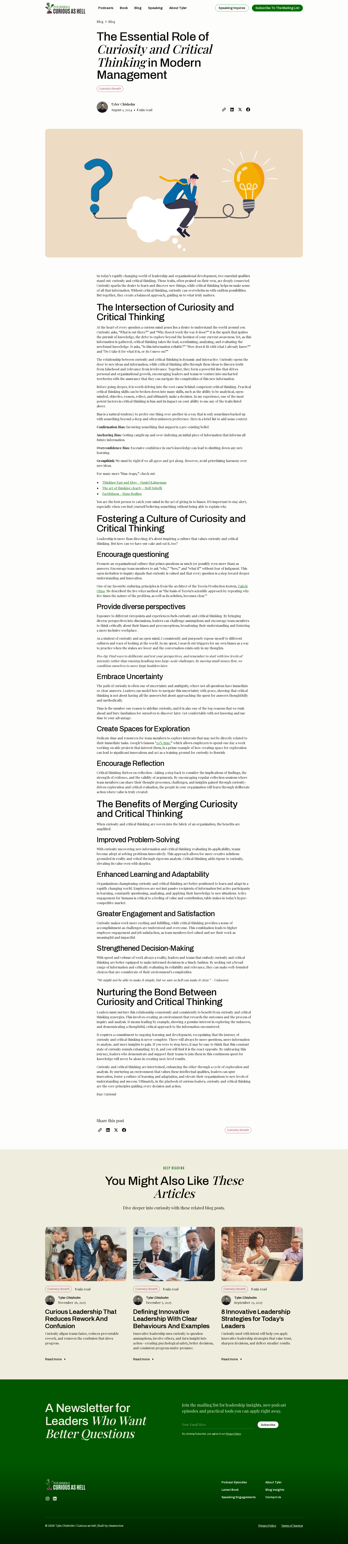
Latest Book (230, 1489)
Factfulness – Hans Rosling (122, 494)
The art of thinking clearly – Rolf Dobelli (132, 488)
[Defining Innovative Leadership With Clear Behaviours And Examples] (174, 1295)
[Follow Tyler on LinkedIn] (54, 1498)
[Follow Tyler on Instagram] (47, 1498)
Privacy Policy (233, 1433)
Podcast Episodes (234, 1482)
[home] (65, 8)
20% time (163, 743)
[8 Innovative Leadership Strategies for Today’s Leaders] (262, 1295)
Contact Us (273, 1497)
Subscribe (277, 8)
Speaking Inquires (232, 8)
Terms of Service (292, 1525)
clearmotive (115, 1525)
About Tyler (273, 1482)
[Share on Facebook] (248, 109)
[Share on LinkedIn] (232, 109)
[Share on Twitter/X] (240, 109)
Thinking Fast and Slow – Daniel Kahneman (134, 482)
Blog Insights (274, 1489)
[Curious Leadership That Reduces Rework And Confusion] (86, 1295)
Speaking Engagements (239, 1497)
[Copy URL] (224, 109)
